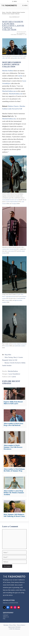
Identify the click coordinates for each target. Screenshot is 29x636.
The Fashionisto (21, 33)
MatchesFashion (13, 371)
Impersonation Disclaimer (14, 627)
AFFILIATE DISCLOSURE (21, 31)
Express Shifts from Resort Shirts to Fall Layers (13, 402)
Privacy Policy (12, 625)
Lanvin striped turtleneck (12, 201)
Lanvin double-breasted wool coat (10, 199)
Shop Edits (8, 12)
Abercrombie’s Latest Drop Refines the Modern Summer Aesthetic (14, 492)
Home (3, 12)
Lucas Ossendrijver (14, 374)
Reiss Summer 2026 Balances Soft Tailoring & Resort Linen (14, 515)
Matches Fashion (7, 70)
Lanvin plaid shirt (21, 298)
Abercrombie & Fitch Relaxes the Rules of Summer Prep (14, 470)
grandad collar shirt (18, 58)
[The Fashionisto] (9, 5)
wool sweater (11, 251)
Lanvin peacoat (15, 56)
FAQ (4, 618)
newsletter (14, 602)
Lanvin (20, 76)
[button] (28, 1)
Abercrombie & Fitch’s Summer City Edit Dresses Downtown (13, 447)
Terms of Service (21, 625)
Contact (5, 615)
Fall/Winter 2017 (14, 17)
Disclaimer (6, 625)
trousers (7, 300)
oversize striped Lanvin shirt (19, 343)
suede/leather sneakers (19, 345)
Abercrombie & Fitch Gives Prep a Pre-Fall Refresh (13, 424)
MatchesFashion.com (9, 91)
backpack (14, 203)
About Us (6, 617)
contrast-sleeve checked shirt (9, 249)
